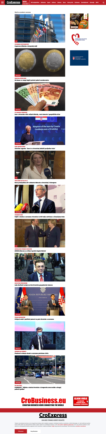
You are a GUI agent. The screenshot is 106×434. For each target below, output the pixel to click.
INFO (97, 2)
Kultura (54, 2)
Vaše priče (70, 2)
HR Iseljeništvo (35, 2)
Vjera (64, 2)
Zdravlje (92, 2)
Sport (48, 2)
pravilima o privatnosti (81, 426)
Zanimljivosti (84, 2)
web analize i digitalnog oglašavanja (66, 424)
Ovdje (53, 426)
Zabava (59, 2)
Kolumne (77, 2)
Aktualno (43, 2)
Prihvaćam (20, 431)
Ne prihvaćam (34, 431)
